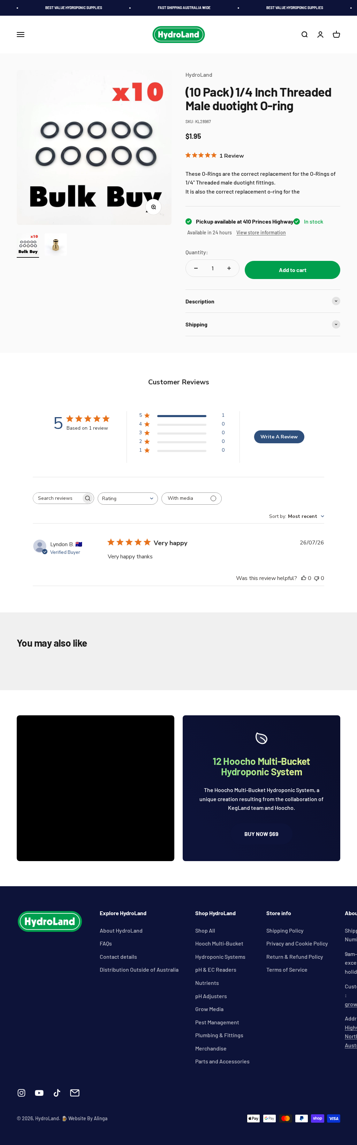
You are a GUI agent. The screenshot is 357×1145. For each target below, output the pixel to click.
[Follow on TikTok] (57, 1093)
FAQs (106, 943)
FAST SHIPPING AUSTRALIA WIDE (179, 8)
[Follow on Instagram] (21, 1093)
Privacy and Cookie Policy (297, 943)
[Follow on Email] (74, 1093)
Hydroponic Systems (220, 956)
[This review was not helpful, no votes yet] (316, 578)
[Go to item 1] (28, 245)
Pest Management (217, 1022)
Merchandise (211, 1048)
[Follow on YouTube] (39, 1093)
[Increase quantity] (229, 268)
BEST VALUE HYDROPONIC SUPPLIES (68, 8)
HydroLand (198, 74)
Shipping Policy (285, 930)
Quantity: (196, 252)
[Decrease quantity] (196, 268)
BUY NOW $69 (261, 833)
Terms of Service (286, 969)
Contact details (118, 956)
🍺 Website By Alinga (84, 1118)
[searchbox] (57, 498)
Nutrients (207, 982)
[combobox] (128, 498)
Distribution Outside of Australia (139, 969)
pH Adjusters (211, 996)
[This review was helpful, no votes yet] (303, 578)
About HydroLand (121, 930)
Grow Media (209, 1008)
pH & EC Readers (215, 969)
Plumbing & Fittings (219, 1035)
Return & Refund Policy (294, 956)
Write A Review (279, 437)
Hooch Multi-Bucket (219, 943)
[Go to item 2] (56, 245)
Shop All (205, 930)
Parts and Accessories (222, 1061)
